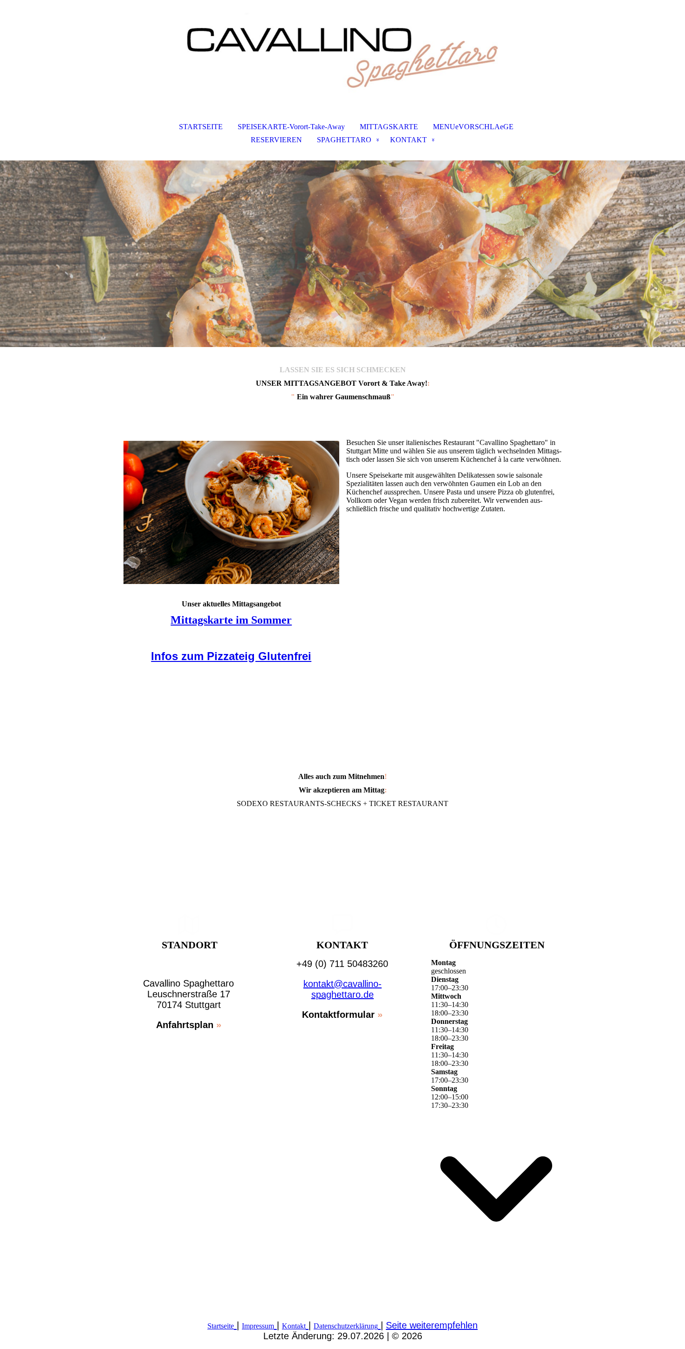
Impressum (258, 1326)
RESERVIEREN (276, 140)
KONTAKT (408, 140)
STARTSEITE (201, 127)
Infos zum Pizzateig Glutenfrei (231, 656)
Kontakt (294, 1326)
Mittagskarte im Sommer (231, 620)
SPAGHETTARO (344, 140)
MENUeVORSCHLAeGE (473, 127)
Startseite (220, 1326)
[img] (342, 46)
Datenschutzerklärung (346, 1326)
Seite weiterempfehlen (432, 1325)
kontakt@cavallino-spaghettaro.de (342, 989)
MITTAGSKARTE (389, 127)
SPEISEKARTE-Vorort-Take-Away (291, 127)
